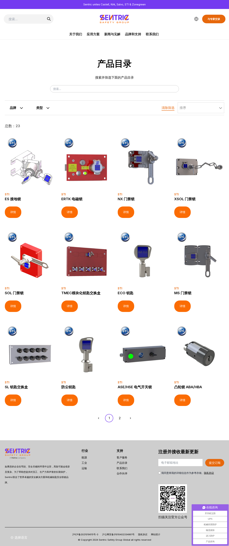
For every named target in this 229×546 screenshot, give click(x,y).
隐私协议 (209, 472)
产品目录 (122, 463)
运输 (84, 468)
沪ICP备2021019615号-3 (85, 534)
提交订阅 (214, 463)
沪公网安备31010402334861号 (118, 534)
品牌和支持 (133, 34)
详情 (13, 212)
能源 (84, 457)
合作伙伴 (122, 473)
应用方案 (93, 34)
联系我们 (152, 34)
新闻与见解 (112, 34)
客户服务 (122, 457)
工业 (84, 463)
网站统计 (155, 534)
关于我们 (75, 34)
